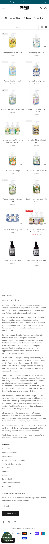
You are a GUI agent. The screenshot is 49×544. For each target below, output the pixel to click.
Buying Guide (7, 479)
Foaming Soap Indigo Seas (36, 81)
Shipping (5, 475)
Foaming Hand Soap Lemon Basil (12, 53)
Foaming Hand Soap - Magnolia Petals (12, 200)
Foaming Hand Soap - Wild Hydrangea (36, 110)
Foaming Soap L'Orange (12, 171)
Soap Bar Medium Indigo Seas (13, 230)
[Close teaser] (12, 531)
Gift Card (6, 468)
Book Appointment (9, 452)
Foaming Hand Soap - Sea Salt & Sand (36, 261)
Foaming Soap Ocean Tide (36, 53)
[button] (7, 537)
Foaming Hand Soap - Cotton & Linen (12, 109)
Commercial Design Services (13, 460)
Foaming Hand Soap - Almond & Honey (36, 141)
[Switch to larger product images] (42, 27)
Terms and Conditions (11, 483)
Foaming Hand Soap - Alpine (12, 260)
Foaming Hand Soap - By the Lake (36, 171)
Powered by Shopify (32, 528)
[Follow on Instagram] (9, 522)
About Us (5, 471)
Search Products (8, 456)
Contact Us (6, 449)
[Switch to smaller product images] (46, 27)
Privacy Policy (7, 486)
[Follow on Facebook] (3, 522)
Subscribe (11, 513)
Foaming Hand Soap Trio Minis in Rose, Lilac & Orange (36, 231)
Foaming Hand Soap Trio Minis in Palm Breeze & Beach (13, 141)
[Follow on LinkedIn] (15, 522)
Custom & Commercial (11, 464)
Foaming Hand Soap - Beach (12, 81)
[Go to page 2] (31, 273)
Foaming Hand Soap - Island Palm (36, 199)
